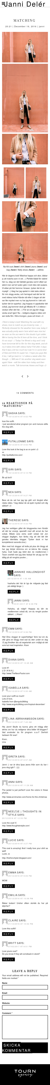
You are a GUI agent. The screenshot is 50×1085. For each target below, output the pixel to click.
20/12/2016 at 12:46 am (20, 663)
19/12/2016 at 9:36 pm (20, 632)
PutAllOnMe (17, 441)
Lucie (12, 840)
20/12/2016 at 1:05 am (19, 578)
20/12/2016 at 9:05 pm (20, 876)
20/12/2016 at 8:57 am (20, 760)
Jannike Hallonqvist (29, 572)
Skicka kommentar (16, 1047)
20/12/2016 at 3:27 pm (20, 843)
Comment (7, 1013)
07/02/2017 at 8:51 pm (20, 946)
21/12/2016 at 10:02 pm (20, 924)
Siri (11, 469)
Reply (8, 432)
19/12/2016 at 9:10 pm (20, 473)
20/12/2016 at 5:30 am (20, 691)
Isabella (14, 687)
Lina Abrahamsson (22, 718)
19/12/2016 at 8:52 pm (20, 416)
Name (4, 983)
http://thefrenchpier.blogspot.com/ (17, 857)
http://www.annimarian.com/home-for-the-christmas (24, 796)
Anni (11, 782)
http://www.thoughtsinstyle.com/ (16, 825)
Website (6, 1003)
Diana (12, 659)
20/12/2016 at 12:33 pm (14, 818)
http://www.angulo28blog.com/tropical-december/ (23, 704)
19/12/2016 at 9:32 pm (20, 523)
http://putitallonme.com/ (12, 454)
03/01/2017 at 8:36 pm (25, 604)
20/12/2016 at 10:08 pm (20, 898)
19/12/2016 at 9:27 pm (20, 495)
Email (4, 993)
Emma (12, 872)
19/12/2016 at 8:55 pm (20, 444)
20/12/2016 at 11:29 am (20, 785)
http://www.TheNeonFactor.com (16, 673)
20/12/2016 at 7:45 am (20, 722)
